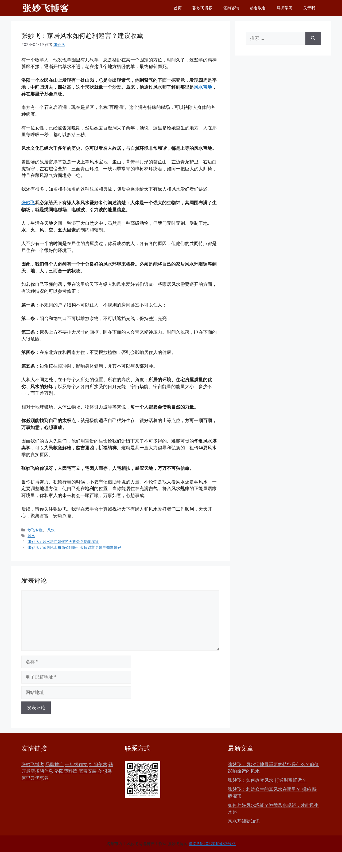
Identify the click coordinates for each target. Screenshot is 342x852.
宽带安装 (88, 771)
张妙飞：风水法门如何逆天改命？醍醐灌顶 (63, 541)
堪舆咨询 (231, 7)
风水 (51, 530)
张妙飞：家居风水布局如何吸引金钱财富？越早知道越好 (74, 547)
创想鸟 (105, 771)
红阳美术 (98, 764)
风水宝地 (203, 87)
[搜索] (313, 38)
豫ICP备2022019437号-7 (212, 843)
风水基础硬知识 (244, 821)
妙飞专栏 (35, 530)
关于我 (309, 7)
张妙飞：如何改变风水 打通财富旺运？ (267, 780)
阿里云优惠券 (35, 778)
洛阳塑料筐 (66, 771)
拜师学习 (285, 7)
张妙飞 (28, 202)
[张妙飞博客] (45, 8)
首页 (178, 7)
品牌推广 (54, 764)
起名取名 (258, 7)
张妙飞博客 (202, 7)
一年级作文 (76, 764)
